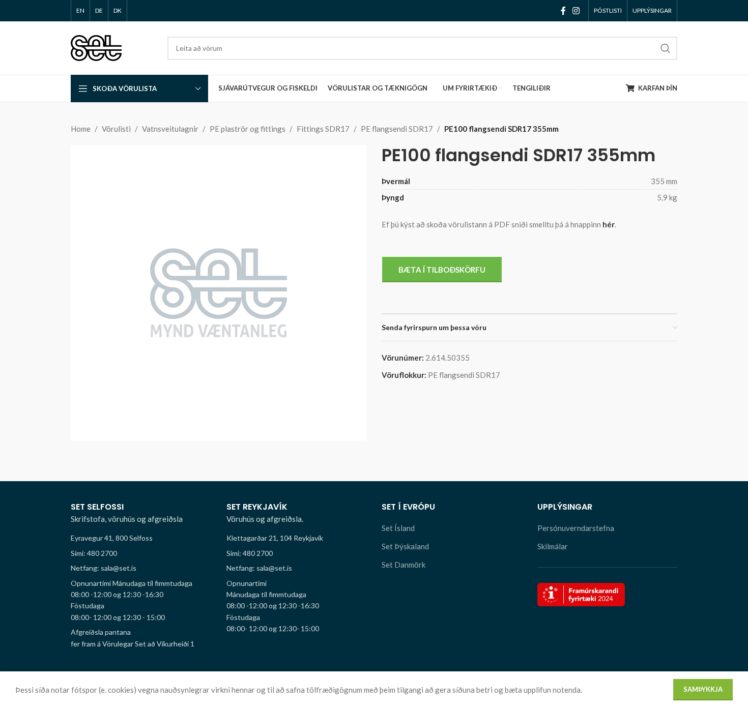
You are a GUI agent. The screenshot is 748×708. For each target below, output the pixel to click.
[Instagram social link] (576, 10)
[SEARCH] (665, 48)
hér (608, 224)
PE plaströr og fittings (247, 128)
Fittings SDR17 (323, 128)
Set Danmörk (403, 564)
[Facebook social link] (563, 10)
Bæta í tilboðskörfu (441, 269)
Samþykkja (703, 689)
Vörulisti (116, 128)
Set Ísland (398, 528)
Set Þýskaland (405, 546)
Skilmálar (552, 546)
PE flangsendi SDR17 (397, 128)
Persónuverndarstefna (575, 528)
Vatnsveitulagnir (170, 128)
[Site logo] (96, 46)
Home (81, 128)
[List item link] (141, 553)
